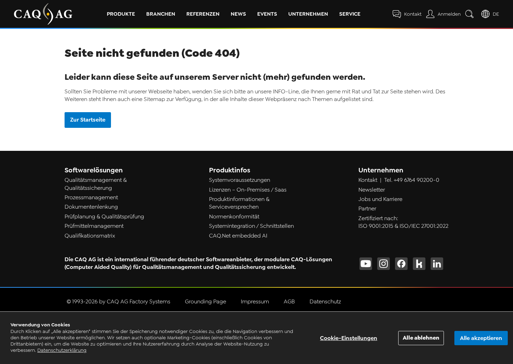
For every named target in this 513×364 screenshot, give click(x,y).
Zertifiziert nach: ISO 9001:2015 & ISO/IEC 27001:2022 (403, 222)
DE (496, 14)
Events (267, 14)
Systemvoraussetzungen (239, 180)
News (238, 14)
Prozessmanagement (91, 197)
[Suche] (471, 14)
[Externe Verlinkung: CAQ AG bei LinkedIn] (437, 263)
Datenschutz (325, 302)
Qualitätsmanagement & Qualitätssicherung (96, 184)
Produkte (121, 14)
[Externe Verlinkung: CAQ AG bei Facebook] (401, 263)
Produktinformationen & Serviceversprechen (239, 203)
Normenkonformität (234, 217)
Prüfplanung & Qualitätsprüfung (104, 217)
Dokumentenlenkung (91, 207)
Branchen (160, 14)
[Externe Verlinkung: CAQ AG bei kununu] (419, 263)
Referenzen (203, 14)
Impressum (255, 302)
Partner (367, 209)
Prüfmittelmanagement (94, 226)
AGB (289, 302)
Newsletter (371, 190)
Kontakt (367, 180)
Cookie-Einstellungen (348, 338)
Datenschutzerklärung (62, 350)
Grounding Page (205, 302)
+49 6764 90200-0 (416, 180)
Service (349, 14)
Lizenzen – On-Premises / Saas (248, 190)
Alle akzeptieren (481, 338)
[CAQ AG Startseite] (43, 14)
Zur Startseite (87, 119)
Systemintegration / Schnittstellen (251, 226)
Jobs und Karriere (380, 199)
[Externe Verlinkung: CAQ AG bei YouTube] (365, 263)
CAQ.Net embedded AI (238, 236)
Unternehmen (308, 14)
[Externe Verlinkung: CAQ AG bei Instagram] (383, 263)
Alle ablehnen (421, 337)
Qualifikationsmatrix (90, 236)
